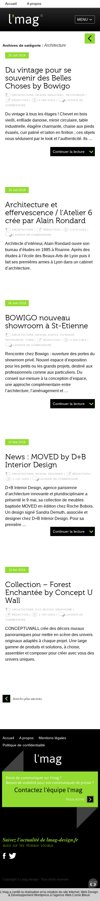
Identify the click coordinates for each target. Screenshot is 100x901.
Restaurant (75, 95)
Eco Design (44, 609)
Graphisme (63, 609)
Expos (53, 334)
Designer (55, 473)
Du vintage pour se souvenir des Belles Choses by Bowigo (38, 78)
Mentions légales (52, 738)
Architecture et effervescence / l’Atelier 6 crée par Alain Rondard (48, 213)
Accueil (11, 4)
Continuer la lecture (69, 152)
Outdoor (67, 334)
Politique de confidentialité (24, 745)
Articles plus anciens (27, 698)
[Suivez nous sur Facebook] (5, 859)
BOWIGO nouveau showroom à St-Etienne (46, 322)
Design (40, 334)
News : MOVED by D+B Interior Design (45, 461)
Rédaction (20, 100)
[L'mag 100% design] (23, 19)
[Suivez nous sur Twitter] (12, 859)
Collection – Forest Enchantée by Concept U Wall (49, 592)
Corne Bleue (81, 895)
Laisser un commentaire (32, 234)
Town (29, 340)
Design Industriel (49, 95)
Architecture (23, 95)
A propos (34, 4)
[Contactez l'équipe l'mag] (50, 828)
